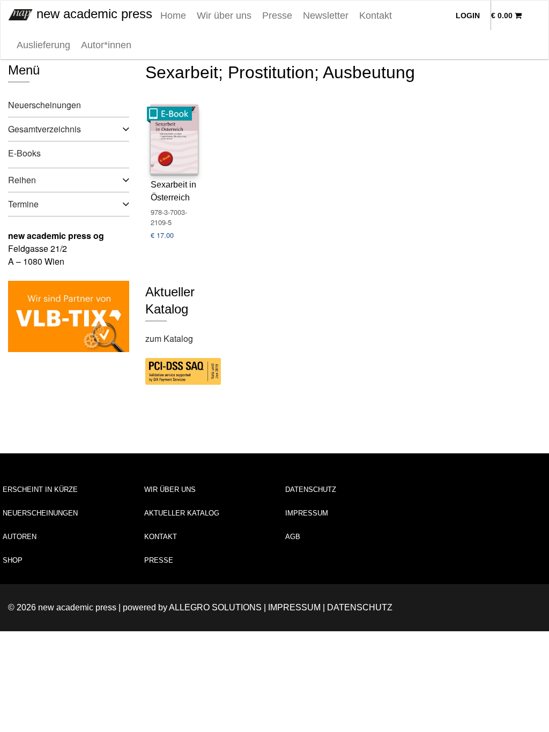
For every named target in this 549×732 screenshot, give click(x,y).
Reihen (22, 180)
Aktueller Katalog (181, 513)
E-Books (24, 153)
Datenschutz (310, 489)
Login (468, 15)
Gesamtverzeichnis (44, 129)
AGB (292, 537)
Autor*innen (106, 45)
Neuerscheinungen (44, 105)
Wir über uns (224, 15)
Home (173, 15)
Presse (277, 15)
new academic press (92, 13)
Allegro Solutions (215, 607)
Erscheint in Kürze (40, 489)
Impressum (306, 513)
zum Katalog (169, 338)
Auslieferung (43, 45)
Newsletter (325, 15)
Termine (23, 204)
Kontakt (375, 15)
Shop (13, 560)
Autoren (19, 537)
